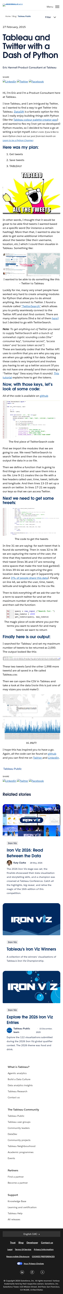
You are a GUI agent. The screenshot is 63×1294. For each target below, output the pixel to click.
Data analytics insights (20, 1085)
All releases (14, 1219)
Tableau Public (24, 16)
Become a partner (18, 1182)
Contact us (14, 1097)
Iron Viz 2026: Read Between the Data (25, 853)
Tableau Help (15, 1213)
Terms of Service (23, 1249)
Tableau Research (17, 1091)
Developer (32, 1242)
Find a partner (16, 1176)
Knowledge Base (17, 1201)
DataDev (12, 1134)
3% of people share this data (29, 578)
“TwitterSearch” (31, 306)
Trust (12, 1242)
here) (55, 318)
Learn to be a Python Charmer (18, 140)
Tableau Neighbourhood (21, 1146)
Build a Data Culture (19, 1079)
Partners (13, 1170)
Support (13, 1195)
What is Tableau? (18, 1067)
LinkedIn (53, 757)
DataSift (19, 111)
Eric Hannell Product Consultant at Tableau (29, 67)
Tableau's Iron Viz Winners (31, 949)
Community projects (19, 1140)
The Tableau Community (23, 1109)
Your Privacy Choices (34, 1263)
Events (11, 1158)
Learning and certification (22, 1207)
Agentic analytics (17, 1073)
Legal (9, 1249)
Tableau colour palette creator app (35, 119)
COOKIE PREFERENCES (43, 1256)
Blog (14, 16)
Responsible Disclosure (17, 1256)
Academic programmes (20, 1152)
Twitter (37, 757)
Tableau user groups (19, 1121)
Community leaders (19, 1127)
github (44, 396)
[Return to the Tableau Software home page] (14, 3)
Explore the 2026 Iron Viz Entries (30, 1019)
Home (8, 16)
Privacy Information (44, 1249)
